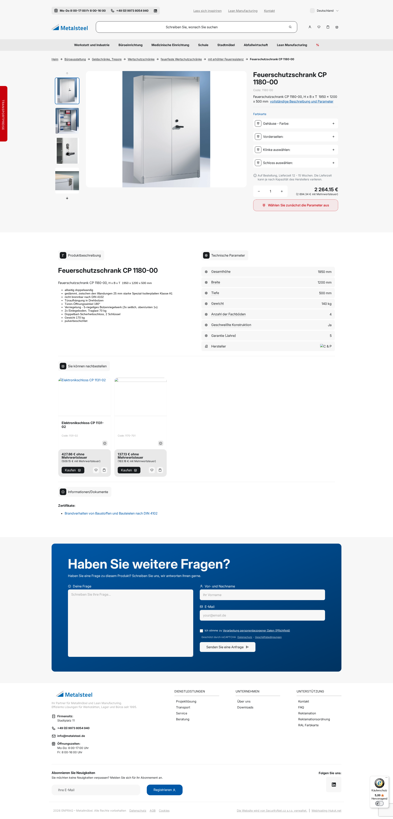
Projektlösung (186, 701)
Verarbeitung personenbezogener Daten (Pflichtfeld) (256, 630)
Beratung (182, 719)
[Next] (67, 198)
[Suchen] (290, 27)
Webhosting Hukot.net (326, 810)
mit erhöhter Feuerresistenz (226, 59)
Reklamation (307, 713)
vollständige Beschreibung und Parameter (301, 101)
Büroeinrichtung (130, 45)
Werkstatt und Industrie (92, 45)
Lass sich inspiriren (207, 11)
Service (181, 713)
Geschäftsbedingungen (268, 637)
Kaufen (70, 470)
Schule (203, 45)
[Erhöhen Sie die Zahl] (281, 191)
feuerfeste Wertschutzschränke (181, 59)
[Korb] (336, 27)
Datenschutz (244, 637)
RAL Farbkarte (308, 725)
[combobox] (296, 123)
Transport (183, 707)
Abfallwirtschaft (256, 45)
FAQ (301, 707)
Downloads (245, 707)
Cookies (164, 810)
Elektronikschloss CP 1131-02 (83, 425)
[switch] (379, 803)
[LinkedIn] (155, 10)
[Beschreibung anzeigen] (104, 443)
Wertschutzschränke (141, 59)
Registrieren (163, 790)
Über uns (244, 701)
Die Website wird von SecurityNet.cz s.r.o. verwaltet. (272, 810)
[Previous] (67, 73)
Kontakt (269, 11)
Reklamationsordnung (314, 719)
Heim (55, 59)
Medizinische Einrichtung (170, 45)
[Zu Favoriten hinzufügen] (318, 27)
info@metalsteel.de (71, 736)
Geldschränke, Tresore (107, 59)
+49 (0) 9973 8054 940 (73, 728)
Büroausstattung (75, 59)
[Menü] (386, 778)
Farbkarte (259, 114)
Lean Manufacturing (242, 11)
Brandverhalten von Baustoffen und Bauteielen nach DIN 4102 (111, 513)
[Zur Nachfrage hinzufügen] (327, 27)
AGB (153, 810)
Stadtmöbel (226, 45)
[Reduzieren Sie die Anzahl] (259, 191)
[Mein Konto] (309, 27)
